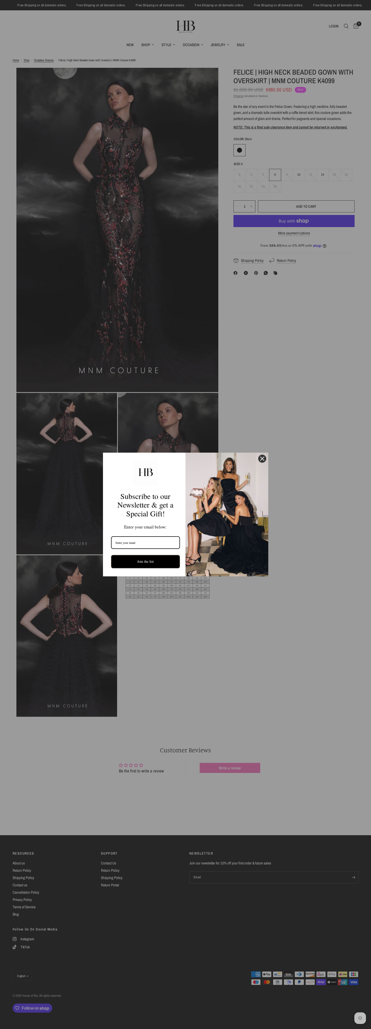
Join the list (145, 561)
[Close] (262, 459)
